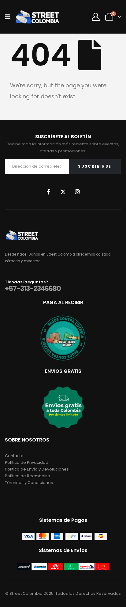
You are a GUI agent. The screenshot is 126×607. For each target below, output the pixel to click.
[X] (63, 192)
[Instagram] (77, 192)
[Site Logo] (37, 16)
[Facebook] (49, 192)
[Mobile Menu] (9, 17)
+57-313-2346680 (33, 288)
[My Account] (95, 17)
